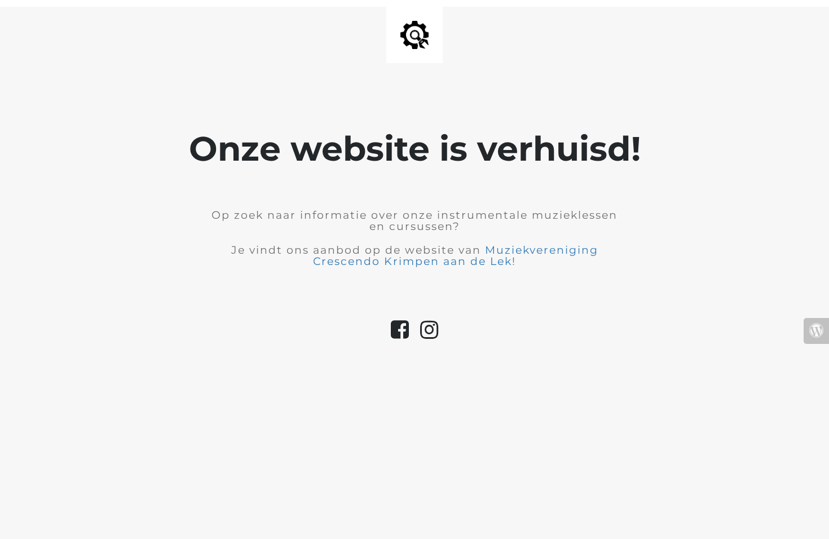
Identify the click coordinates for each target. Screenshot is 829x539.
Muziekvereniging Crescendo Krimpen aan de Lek (455, 256)
